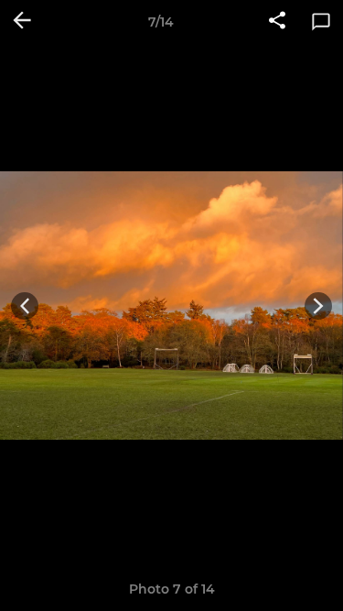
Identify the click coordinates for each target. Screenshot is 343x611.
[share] (277, 22)
